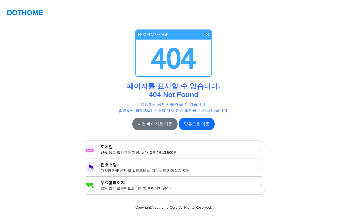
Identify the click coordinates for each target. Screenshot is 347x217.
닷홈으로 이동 (196, 124)
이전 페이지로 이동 (155, 124)
